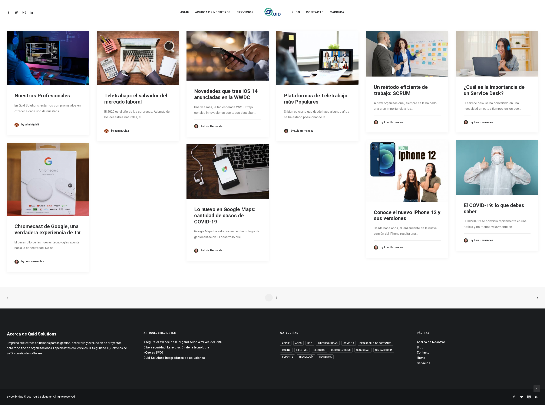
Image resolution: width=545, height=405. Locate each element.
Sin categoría (383, 350)
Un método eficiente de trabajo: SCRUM (401, 90)
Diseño (286, 350)
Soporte (287, 356)
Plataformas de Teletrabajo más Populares (315, 99)
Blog (296, 12)
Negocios (319, 350)
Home (184, 12)
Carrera (337, 12)
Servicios (245, 12)
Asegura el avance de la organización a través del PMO (182, 342)
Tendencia (325, 356)
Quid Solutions (341, 350)
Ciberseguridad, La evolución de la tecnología (176, 347)
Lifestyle (302, 350)
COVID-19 (348, 343)
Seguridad (363, 350)
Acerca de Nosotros (213, 12)
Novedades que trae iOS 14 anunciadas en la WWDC (226, 94)
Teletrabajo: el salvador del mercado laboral (135, 99)
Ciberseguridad (328, 343)
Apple (286, 343)
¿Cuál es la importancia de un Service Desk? (494, 90)
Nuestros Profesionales (42, 96)
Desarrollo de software (375, 343)
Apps (298, 343)
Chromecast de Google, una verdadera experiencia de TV (47, 229)
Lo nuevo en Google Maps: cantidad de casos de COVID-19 (224, 215)
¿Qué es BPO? (153, 352)
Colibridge (16, 396)
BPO (309, 343)
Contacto (315, 12)
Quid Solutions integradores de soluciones (174, 358)
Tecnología (306, 356)
